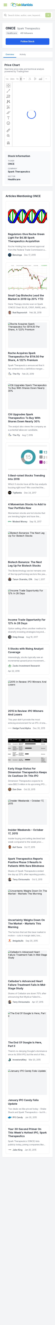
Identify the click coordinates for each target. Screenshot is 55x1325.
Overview (10, 54)
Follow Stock (27, 41)
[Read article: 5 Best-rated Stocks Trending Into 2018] (27, 470)
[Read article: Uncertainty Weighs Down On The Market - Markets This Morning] (27, 916)
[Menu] (5, 5)
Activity (23, 54)
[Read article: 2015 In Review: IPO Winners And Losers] (27, 705)
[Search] (48, 15)
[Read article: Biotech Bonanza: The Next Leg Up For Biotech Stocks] (27, 556)
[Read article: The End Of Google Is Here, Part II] (27, 1037)
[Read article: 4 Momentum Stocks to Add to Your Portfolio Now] (27, 512)
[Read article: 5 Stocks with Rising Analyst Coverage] (27, 659)
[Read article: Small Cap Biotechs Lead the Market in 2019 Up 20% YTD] (27, 290)
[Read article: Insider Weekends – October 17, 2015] (27, 824)
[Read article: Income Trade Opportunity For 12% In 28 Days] (27, 614)
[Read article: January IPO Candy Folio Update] (27, 1094)
